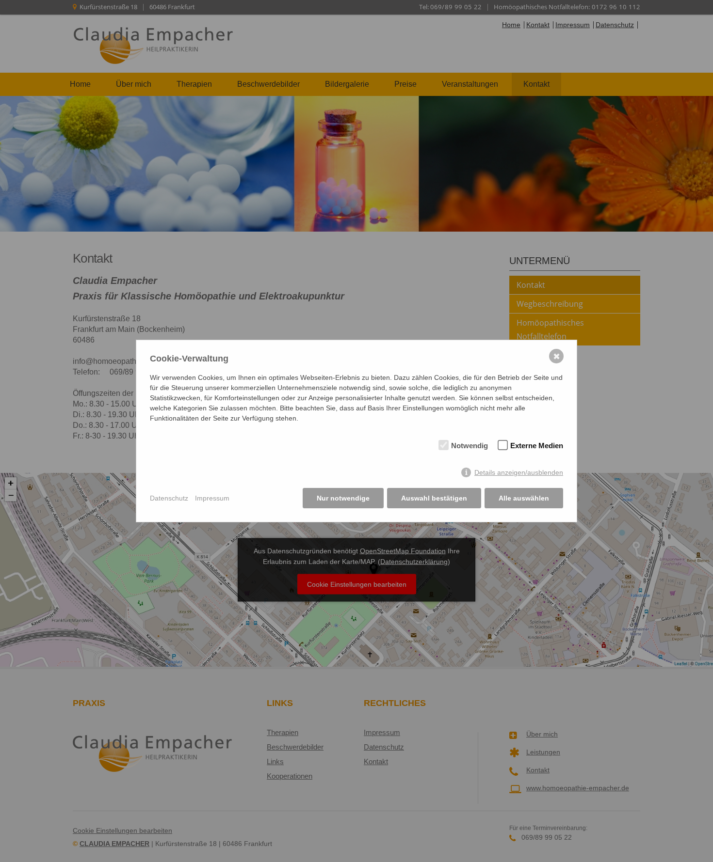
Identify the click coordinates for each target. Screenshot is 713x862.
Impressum (212, 498)
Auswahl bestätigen (434, 498)
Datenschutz (169, 498)
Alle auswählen (524, 498)
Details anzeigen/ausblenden (518, 472)
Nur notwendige (343, 498)
